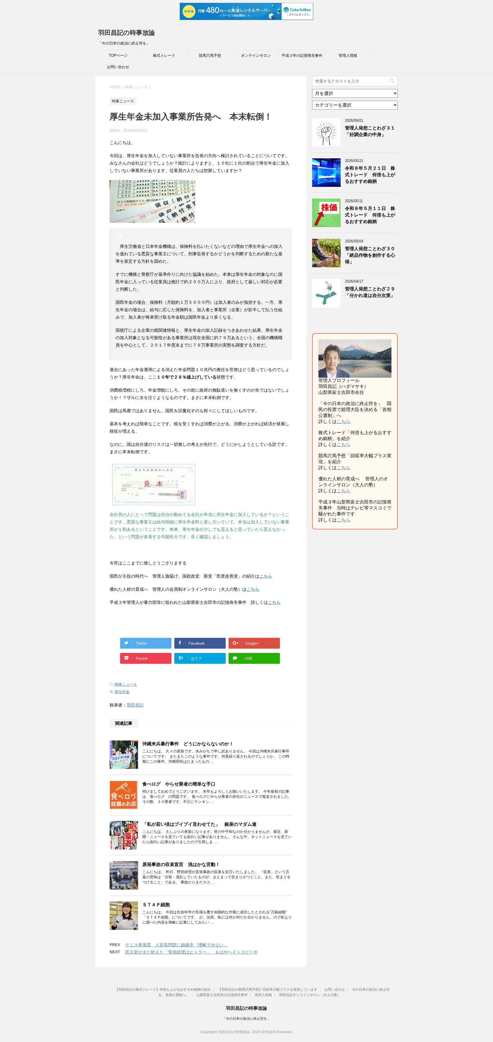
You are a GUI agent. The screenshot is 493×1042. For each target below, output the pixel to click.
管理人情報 (348, 55)
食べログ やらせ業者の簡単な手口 (178, 784)
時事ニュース (126, 684)
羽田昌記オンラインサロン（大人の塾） (310, 995)
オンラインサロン (256, 55)
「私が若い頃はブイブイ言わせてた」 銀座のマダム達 (199, 824)
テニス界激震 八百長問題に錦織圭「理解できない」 (176, 944)
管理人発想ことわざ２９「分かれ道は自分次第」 (370, 292)
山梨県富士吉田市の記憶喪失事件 (222, 995)
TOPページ (118, 55)
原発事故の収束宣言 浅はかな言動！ (181, 864)
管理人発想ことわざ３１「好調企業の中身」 (370, 131)
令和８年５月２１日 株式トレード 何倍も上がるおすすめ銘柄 (370, 175)
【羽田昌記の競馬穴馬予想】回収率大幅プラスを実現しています (267, 990)
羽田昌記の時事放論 (126, 32)
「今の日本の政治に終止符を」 (246, 1019)
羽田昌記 (135, 705)
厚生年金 (122, 692)
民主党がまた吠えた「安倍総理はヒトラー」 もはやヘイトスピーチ (191, 952)
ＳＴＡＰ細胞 (156, 904)
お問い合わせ (118, 67)
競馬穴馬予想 (210, 55)
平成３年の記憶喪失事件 (302, 55)
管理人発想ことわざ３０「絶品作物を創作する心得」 (370, 255)
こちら (343, 421)
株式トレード (164, 55)
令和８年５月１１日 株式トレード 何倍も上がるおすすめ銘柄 (370, 215)
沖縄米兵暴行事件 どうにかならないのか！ (188, 743)
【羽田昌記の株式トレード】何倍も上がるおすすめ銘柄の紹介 (163, 990)
